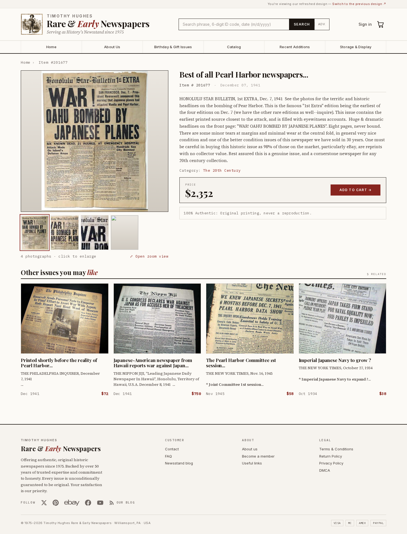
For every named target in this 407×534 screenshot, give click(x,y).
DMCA (324, 470)
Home (51, 47)
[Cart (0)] (380, 24)
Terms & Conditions (336, 449)
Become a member (258, 456)
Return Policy (330, 456)
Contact (172, 449)
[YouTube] (100, 503)
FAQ (168, 456)
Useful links (252, 463)
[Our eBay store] (71, 503)
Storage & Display (355, 47)
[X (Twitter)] (44, 503)
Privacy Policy (331, 463)
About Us (112, 47)
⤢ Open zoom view (149, 256)
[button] (94, 141)
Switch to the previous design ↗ (359, 4)
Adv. (322, 24)
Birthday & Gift (173, 47)
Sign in (365, 24)
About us (249, 449)
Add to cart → (355, 190)
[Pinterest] (56, 503)
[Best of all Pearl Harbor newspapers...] (34, 232)
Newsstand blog (179, 463)
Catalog (234, 47)
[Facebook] (88, 503)
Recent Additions (295, 47)
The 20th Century (222, 170)
